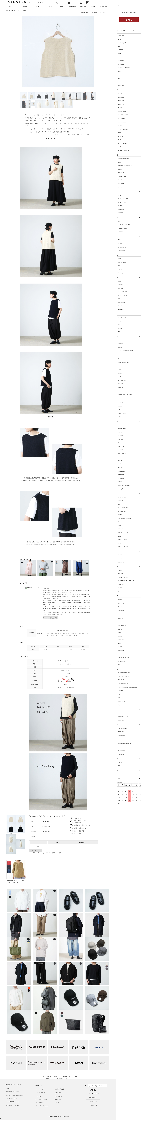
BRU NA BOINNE (122, 143)
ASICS (119, 71)
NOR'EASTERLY (122, 539)
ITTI (119, 332)
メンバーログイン (40, 1092)
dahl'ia (119, 195)
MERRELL (120, 460)
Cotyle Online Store (52, 1116)
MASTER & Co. (122, 453)
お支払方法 (58, 1092)
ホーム (42, 1076)
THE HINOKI (121, 680)
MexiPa (120, 464)
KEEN (119, 369)
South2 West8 (121, 650)
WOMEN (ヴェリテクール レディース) (72, 1076)
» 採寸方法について (75, 818)
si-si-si (119, 632)
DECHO (120, 206)
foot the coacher (122, 247)
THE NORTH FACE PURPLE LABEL (127, 687)
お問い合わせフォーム (12, 1105)
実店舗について (93, 1097)
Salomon (120, 618)
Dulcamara (121, 209)
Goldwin (120, 266)
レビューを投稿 (76, 834)
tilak (119, 697)
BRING (120, 140)
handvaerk (120, 284)
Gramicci (120, 269)
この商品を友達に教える (79, 828)
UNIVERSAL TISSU (123, 716)
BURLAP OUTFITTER (123, 150)
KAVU (119, 366)
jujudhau (120, 347)
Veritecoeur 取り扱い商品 (50, 618)
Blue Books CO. (122, 122)
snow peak (121, 639)
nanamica (120, 500)
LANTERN (120, 406)
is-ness (120, 328)
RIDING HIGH (121, 603)
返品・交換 (58, 1099)
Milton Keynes (121, 471)
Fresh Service (121, 250)
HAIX (119, 281)
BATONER (120, 107)
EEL (119, 221)
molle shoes (121, 478)
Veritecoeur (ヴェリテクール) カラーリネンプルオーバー (16, 881)
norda (119, 543)
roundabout (121, 610)
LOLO (119, 416)
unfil (119, 713)
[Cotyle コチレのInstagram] (52, 3)
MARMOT (120, 450)
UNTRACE (121, 720)
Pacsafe (120, 570)
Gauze (119, 258)
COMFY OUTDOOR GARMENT (126, 165)
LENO (119, 409)
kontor (119, 391)
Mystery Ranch (122, 489)
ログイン (40, 2)
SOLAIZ (120, 647)
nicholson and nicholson (124, 518)
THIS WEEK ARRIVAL (129, 12)
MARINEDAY (121, 439)
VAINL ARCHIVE (122, 728)
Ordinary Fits (121, 562)
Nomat (119, 536)
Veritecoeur (121, 731)
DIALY (93, 6)
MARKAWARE (121, 446)
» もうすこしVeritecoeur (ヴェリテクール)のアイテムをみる (46, 853)
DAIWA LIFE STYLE (123, 198)
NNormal (120, 529)
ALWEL (120, 53)
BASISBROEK (121, 104)
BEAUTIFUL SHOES (123, 115)
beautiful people (122, 111)
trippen (120, 705)
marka (119, 442)
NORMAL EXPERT (123, 546)
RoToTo (120, 606)
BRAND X (120, 136)
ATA (119, 78)
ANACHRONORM (122, 57)
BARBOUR (121, 100)
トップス (64, 1078)
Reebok (120, 599)
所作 (119, 664)
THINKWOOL (121, 690)
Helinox (120, 299)
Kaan (119, 359)
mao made (120, 435)
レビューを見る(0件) (78, 831)
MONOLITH (121, 481)
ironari (119, 321)
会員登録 (38, 1096)
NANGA (120, 504)
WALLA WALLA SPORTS (124, 743)
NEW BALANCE (122, 511)
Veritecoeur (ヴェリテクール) (16, 10)
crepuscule (121, 183)
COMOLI (120, 169)
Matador (120, 457)
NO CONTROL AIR (123, 532)
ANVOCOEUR (121, 64)
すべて (9, 6)
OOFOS (120, 555)
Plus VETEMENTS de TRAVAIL (126, 581)
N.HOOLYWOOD (122, 497)
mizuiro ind (121, 474)
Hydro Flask (121, 309)
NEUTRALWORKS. (123, 507)
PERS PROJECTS (122, 577)
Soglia (119, 643)
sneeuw (120, 636)
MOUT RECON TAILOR (124, 485)
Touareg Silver (121, 701)
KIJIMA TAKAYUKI (122, 380)
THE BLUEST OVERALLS (124, 676)
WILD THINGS (121, 750)
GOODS (62, 6)
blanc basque (121, 118)
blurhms (120, 125)
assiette (120, 75)
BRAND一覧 (72, 6)
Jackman (120, 343)
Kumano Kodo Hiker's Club (125, 394)
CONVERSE (121, 173)
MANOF (120, 432)
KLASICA (120, 383)
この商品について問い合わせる (81, 825)
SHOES (50, 6)
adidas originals (122, 42)
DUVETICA (121, 213)
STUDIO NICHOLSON (123, 657)
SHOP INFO (83, 6)
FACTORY (120, 243)
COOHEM (120, 180)
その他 (57, 1102)
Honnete (120, 306)
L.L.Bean (120, 402)
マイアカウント (40, 1102)
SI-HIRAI (120, 629)
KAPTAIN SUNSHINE (123, 362)
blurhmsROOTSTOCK (123, 129)
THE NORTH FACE (123, 683)
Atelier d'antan (121, 82)
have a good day (122, 291)
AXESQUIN (121, 85)
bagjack (120, 93)
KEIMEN (120, 373)
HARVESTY (121, 288)
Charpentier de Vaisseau (124, 158)
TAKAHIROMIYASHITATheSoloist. (126, 673)
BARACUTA (121, 97)
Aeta (119, 46)
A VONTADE (121, 35)
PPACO (120, 588)
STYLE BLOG (103, 6)
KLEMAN (120, 387)
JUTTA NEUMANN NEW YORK (126, 350)
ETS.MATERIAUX (122, 228)
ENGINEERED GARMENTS (125, 224)
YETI (119, 766)
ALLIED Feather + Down (124, 50)
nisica (119, 525)
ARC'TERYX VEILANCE (124, 67)
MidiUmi (120, 467)
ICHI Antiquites (122, 317)
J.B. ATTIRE (121, 340)
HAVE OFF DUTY (122, 295)
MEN (37, 6)
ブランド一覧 (93, 1101)
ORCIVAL (120, 558)
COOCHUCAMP (122, 176)
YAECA (120, 762)
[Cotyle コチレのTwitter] (76, 3)
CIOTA (119, 162)
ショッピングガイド (59, 1089)
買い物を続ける (76, 822)
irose (119, 324)
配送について (58, 1096)
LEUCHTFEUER (122, 413)
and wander (121, 60)
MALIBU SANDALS (123, 428)
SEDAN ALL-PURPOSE (124, 622)
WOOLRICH (121, 754)
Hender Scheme (122, 302)
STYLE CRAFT (122, 661)
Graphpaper (121, 273)
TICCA (119, 694)
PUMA (119, 591)
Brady (119, 132)
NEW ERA (120, 515)
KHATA (120, 376)
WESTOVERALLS (122, 747)
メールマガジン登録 (41, 1099)
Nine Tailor (121, 522)
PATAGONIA (121, 573)
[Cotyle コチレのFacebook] (64, 3)
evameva (120, 231)
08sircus (120, 774)
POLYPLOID (121, 584)
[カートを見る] (87, 2)
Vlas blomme (121, 735)
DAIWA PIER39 (122, 202)
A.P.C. (119, 39)
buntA (119, 147)
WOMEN (25, 6)
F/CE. (119, 240)
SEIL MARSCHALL (123, 625)
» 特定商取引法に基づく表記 (78, 820)
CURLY (120, 187)
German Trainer (122, 262)
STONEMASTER (122, 654)
